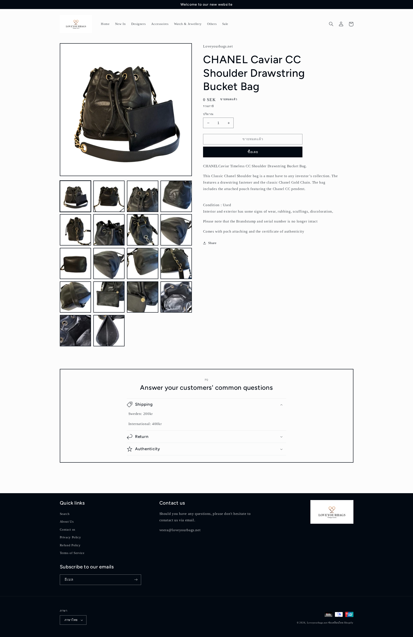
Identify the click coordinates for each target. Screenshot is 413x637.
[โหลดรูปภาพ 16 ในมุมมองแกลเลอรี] (176, 297)
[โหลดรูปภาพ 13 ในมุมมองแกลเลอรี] (75, 297)
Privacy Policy (70, 537)
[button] (331, 24)
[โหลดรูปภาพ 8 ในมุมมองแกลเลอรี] (176, 230)
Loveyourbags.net (317, 623)
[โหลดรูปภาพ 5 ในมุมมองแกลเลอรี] (75, 230)
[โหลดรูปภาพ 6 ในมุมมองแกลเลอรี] (109, 230)
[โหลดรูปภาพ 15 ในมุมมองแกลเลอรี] (142, 297)
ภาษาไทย (71, 620)
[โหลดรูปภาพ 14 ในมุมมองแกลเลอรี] (109, 297)
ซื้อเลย (253, 152)
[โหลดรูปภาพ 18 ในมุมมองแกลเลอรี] (109, 330)
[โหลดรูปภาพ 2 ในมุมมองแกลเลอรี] (109, 196)
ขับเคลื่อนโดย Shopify (340, 623)
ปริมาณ (208, 114)
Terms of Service (72, 553)
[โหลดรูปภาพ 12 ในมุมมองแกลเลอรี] (176, 263)
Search (65, 514)
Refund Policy (70, 545)
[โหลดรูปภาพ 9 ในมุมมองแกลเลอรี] (75, 263)
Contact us (67, 529)
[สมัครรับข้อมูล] (136, 579)
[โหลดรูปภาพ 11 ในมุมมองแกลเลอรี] (142, 263)
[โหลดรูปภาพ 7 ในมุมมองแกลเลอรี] (142, 230)
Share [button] (212, 243)
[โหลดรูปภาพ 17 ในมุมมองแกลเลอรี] (75, 330)
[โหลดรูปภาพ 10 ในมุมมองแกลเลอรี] (109, 263)
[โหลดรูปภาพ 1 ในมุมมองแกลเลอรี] (75, 196)
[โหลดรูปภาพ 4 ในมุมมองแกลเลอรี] (176, 196)
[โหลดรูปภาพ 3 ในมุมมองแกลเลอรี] (142, 196)
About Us (67, 521)
